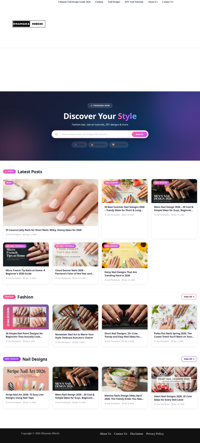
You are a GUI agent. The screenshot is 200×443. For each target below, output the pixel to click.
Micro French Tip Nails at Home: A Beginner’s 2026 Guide (25, 272)
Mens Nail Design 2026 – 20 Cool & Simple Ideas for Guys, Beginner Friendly (173, 210)
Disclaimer (136, 433)
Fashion (99, 2)
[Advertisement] (122, 25)
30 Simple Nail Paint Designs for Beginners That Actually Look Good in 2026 (24, 337)
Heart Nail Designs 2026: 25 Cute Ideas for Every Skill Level (173, 398)
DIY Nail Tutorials (134, 2)
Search (139, 134)
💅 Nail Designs (98, 144)
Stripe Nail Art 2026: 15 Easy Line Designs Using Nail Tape (24, 396)
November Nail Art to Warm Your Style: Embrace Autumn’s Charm (74, 336)
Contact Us (167, 2)
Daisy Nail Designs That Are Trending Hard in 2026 (121, 274)
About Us (153, 2)
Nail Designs (114, 2)
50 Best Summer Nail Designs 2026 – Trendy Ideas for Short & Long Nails (125, 210)
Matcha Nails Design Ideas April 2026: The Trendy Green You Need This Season (124, 399)
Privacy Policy (155, 433)
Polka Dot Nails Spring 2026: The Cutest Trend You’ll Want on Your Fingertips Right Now (173, 337)
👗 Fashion (79, 144)
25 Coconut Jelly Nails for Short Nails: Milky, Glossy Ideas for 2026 (44, 230)
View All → (189, 296)
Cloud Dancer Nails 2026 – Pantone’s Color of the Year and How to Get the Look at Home (73, 274)
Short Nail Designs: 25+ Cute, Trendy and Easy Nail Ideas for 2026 (122, 337)
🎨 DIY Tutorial (118, 144)
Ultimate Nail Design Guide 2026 (74, 2)
